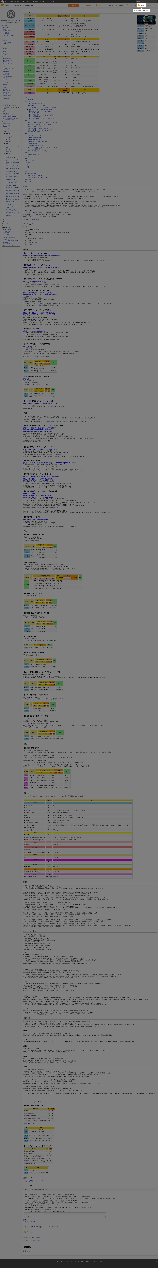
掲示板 (143, 5)
